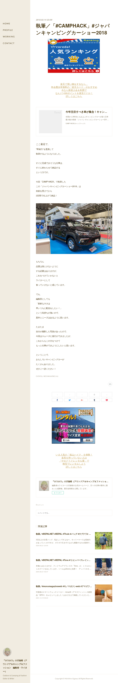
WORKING (9, 36)
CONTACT (9, 43)
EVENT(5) (39, 376)
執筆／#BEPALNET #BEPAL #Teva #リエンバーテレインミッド (65, 560)
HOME (6, 23)
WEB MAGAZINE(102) (50, 376)
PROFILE (8, 30)
